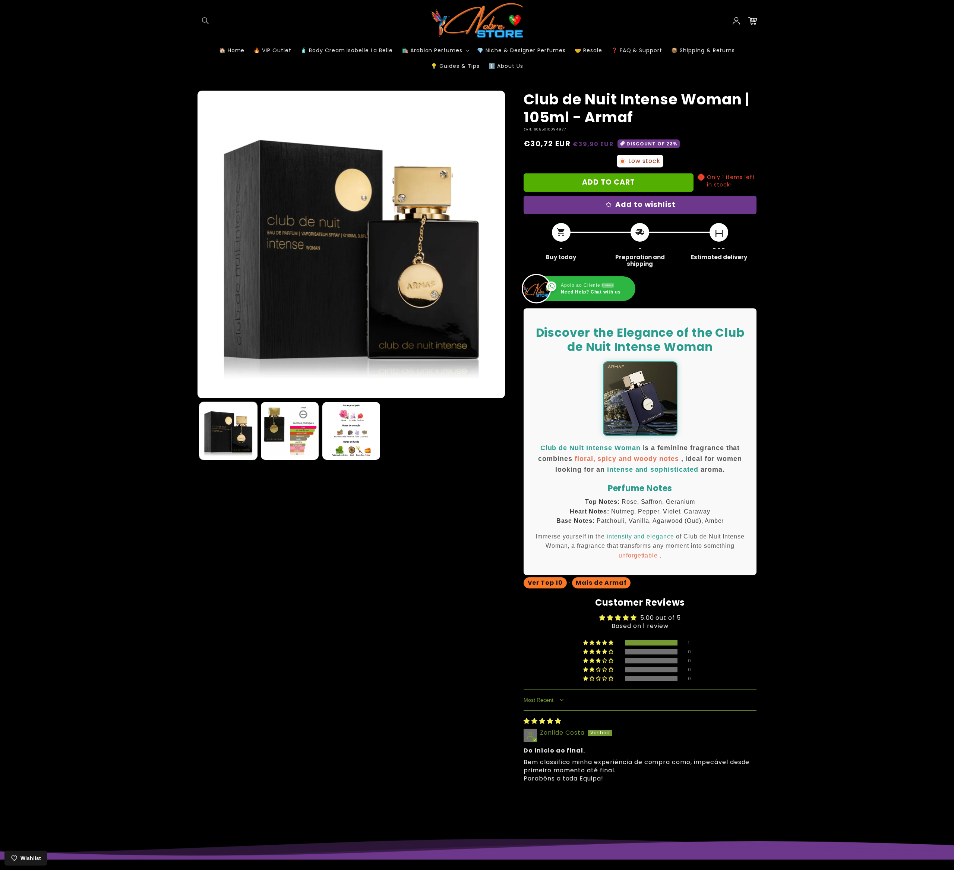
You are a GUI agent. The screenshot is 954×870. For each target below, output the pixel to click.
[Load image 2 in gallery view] (290, 431)
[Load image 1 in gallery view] (228, 431)
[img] (542, 721)
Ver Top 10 (545, 582)
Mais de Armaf (601, 582)
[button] (206, 21)
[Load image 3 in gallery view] (351, 431)
